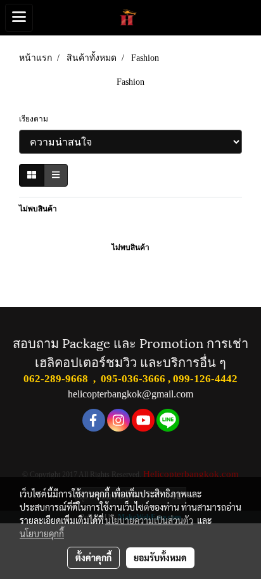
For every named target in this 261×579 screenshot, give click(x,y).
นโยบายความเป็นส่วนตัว (149, 520)
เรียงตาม (36, 119)
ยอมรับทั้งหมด (160, 557)
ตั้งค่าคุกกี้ (93, 557)
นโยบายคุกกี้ (42, 533)
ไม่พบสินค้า (38, 208)
